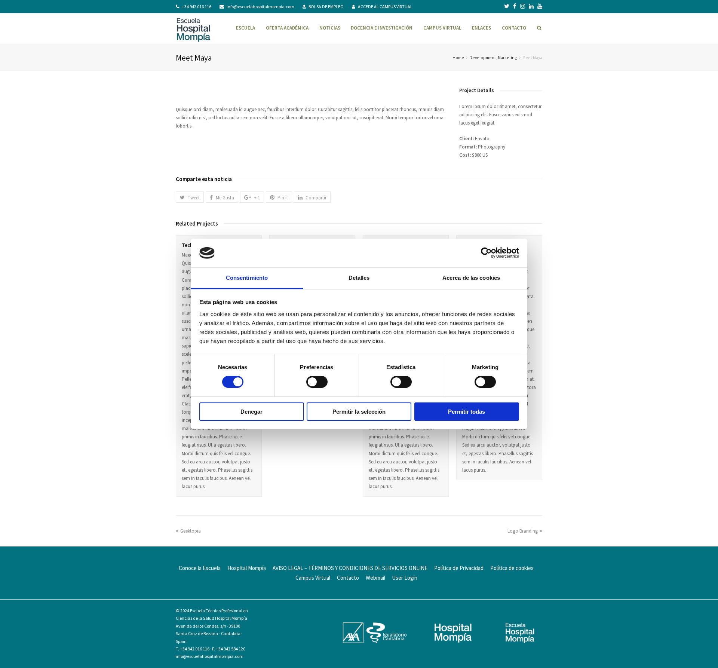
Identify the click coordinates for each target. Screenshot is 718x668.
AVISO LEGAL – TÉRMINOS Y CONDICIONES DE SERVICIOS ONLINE (350, 568)
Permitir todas (466, 411)
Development (482, 57)
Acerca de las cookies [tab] (471, 278)
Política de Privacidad (459, 568)
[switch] (317, 382)
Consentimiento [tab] (247, 278)
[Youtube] (539, 6)
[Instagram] (522, 6)
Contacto (348, 577)
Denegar (251, 411)
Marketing (507, 57)
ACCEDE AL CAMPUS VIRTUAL (385, 6)
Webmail (375, 577)
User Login (404, 577)
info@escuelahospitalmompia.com (260, 6)
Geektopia (190, 531)
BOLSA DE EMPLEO (326, 6)
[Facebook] (514, 6)
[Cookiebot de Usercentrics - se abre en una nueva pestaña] (486, 252)
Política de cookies (512, 568)
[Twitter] (506, 6)
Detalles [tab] (359, 278)
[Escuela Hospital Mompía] (193, 29)
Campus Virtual (312, 577)
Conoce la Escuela (200, 568)
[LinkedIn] (531, 6)
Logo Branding (522, 531)
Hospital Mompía (246, 568)
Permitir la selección (359, 411)
